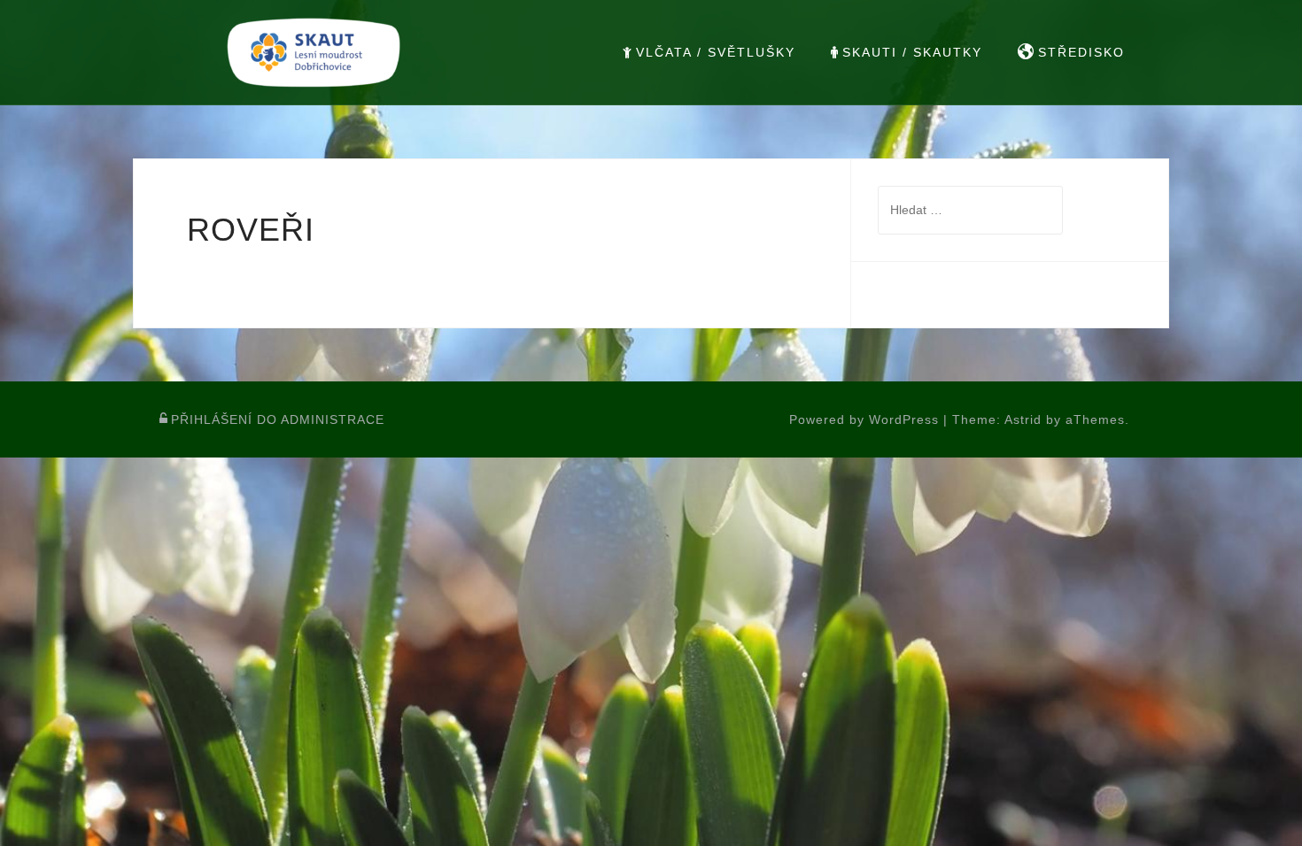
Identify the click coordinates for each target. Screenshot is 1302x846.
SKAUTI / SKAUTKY (912, 52)
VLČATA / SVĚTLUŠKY (715, 52)
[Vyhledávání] (970, 210)
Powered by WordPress (864, 419)
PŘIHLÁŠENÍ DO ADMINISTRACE (277, 419)
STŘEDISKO (1081, 52)
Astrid (1023, 419)
